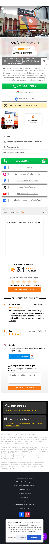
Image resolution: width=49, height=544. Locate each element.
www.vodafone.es (26, 99)
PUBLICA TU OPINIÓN (24, 388)
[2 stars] (19, 282)
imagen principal (27, 463)
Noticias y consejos (24, 493)
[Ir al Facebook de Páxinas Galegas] (21, 514)
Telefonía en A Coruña (11, 212)
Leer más (12, 321)
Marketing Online (24, 489)
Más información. (33, 531)
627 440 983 (26, 86)
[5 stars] (35, 282)
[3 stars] (24, 282)
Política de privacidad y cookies (24, 505)
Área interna (24, 508)
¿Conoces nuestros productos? (24, 485)
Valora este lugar (24, 289)
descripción (30, 439)
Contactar (24, 497)
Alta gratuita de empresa (24, 482)
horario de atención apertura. (31, 447)
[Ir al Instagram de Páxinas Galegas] (27, 514)
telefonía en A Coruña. (20, 443)
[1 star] (13, 282)
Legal (24, 501)
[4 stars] (30, 282)
